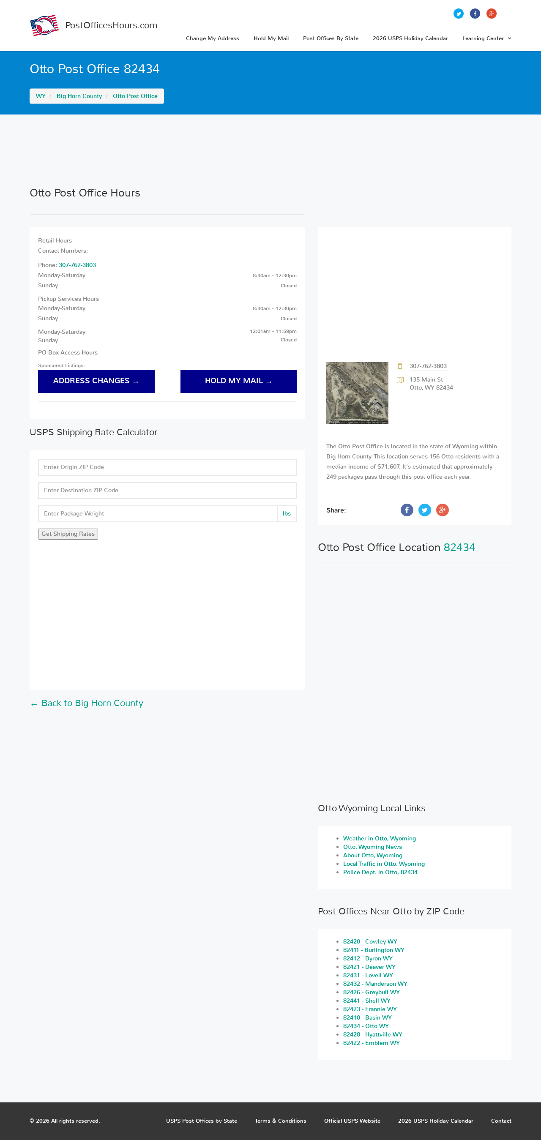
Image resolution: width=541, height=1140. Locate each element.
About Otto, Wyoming (372, 855)
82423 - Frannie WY (370, 1009)
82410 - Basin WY (367, 1018)
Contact (501, 1120)
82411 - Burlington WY (373, 950)
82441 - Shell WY (367, 1001)
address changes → (96, 381)
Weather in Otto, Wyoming (379, 839)
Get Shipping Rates (68, 534)
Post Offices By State (330, 38)
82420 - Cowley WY (370, 942)
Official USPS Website (352, 1120)
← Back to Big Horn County (86, 703)
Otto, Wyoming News (372, 847)
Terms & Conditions (280, 1120)
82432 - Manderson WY (375, 984)
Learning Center (483, 38)
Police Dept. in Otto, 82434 (380, 872)
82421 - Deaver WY (369, 967)
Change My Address (212, 38)
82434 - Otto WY (366, 1026)
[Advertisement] (270, 150)
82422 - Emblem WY (371, 1043)
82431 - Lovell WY (368, 975)
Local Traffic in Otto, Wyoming (384, 864)
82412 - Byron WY (368, 959)
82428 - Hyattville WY (372, 1035)
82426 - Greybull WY (371, 992)
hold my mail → (239, 381)
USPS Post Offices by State (201, 1120)
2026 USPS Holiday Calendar (410, 38)
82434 (459, 547)
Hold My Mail (271, 38)
